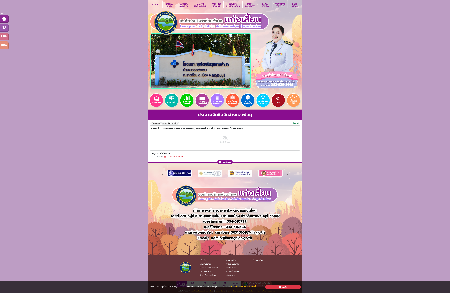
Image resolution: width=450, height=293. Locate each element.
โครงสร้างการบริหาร (183, 4)
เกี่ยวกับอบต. (169, 4)
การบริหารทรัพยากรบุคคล (233, 4)
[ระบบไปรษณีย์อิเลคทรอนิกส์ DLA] (240, 172)
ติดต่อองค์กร (295, 4)
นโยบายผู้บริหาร (232, 260)
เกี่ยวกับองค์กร (205, 263)
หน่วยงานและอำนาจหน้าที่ (209, 267)
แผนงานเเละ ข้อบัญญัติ (200, 4)
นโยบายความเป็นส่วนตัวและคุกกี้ (243, 286)
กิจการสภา (230, 275)
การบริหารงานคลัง (216, 4)
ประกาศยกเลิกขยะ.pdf (169, 156)
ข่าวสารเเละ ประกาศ (250, 4)
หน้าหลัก (155, 4)
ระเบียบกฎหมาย (265, 4)
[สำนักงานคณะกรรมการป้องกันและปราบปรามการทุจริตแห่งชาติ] (210, 172)
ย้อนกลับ (296, 123)
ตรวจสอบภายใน (206, 271)
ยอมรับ (284, 287)
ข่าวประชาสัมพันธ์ (232, 263)
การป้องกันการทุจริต (280, 4)
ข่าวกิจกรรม (231, 267)
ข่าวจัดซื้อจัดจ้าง (232, 271)
